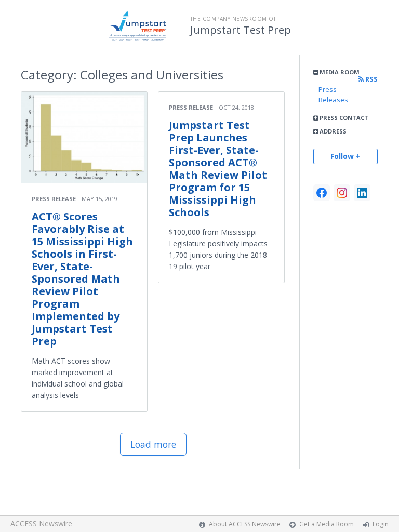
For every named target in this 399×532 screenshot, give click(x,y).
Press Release (54, 199)
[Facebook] (321, 192)
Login (381, 524)
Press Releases (333, 94)
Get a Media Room (326, 524)
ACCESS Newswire (41, 523)
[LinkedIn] (362, 192)
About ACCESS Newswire (245, 524)
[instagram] (342, 192)
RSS (371, 79)
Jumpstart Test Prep (240, 30)
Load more (153, 444)
